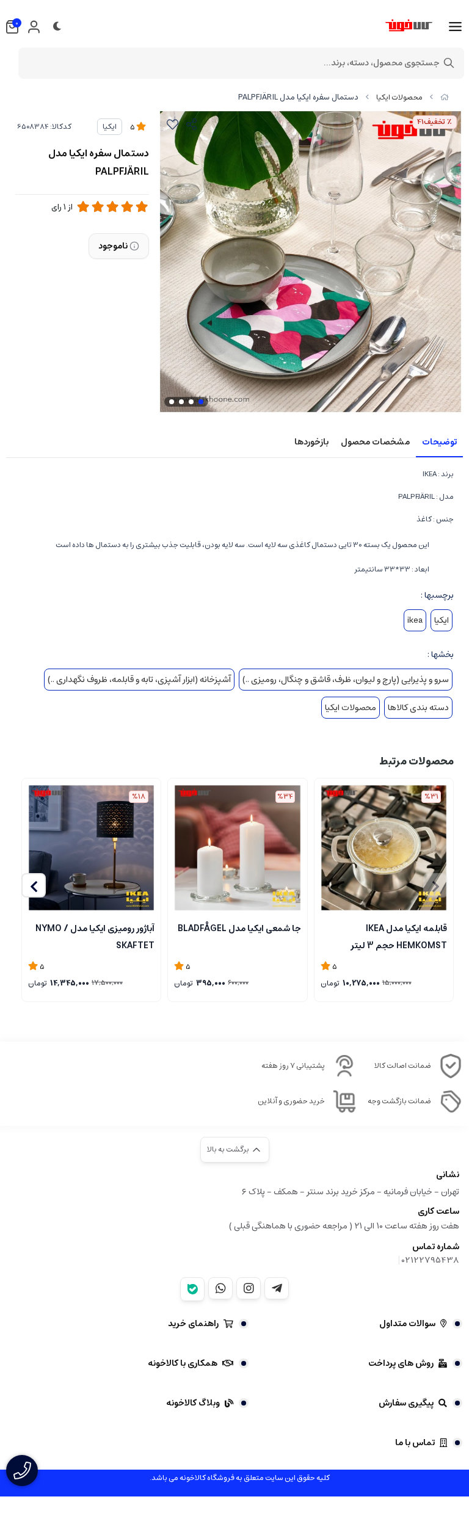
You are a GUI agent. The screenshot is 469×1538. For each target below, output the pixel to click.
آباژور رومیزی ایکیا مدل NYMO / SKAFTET (95, 936)
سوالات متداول (407, 1324)
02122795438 (430, 1260)
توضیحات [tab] (439, 442)
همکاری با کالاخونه (182, 1363)
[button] (33, 885)
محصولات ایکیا (399, 97)
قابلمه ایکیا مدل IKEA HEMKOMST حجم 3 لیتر (399, 936)
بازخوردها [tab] (311, 442)
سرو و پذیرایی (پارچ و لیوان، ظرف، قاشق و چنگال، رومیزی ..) (345, 679)
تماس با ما (415, 1443)
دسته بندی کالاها (418, 707)
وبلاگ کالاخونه (193, 1403)
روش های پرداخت (401, 1363)
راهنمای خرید (193, 1324)
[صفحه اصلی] (444, 97)
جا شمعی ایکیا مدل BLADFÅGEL (239, 928)
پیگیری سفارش (406, 1403)
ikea (415, 620)
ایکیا (110, 126)
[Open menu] (455, 27)
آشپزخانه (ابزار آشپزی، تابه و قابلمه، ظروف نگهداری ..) (139, 679)
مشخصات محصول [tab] (375, 442)
